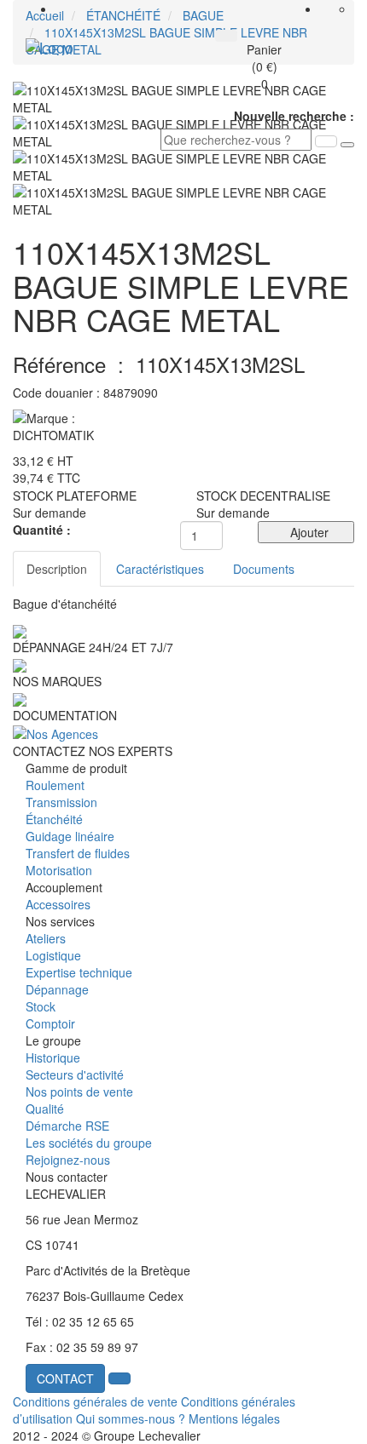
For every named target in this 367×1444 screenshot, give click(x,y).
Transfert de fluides (78, 853)
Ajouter (306, 532)
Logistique (53, 955)
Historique (53, 1057)
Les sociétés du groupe (89, 1142)
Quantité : (42, 529)
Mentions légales (234, 1418)
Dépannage (57, 989)
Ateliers (46, 938)
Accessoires (58, 904)
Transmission (61, 802)
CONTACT (65, 1378)
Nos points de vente (79, 1091)
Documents (263, 568)
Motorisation (59, 870)
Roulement (55, 785)
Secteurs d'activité (75, 1074)
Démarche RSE (67, 1125)
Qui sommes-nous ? (130, 1418)
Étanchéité (54, 819)
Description (56, 568)
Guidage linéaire (70, 836)
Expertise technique (79, 972)
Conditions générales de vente (95, 1401)
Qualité (45, 1108)
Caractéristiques (160, 568)
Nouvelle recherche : (294, 115)
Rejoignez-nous (68, 1159)
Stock (40, 1006)
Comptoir (50, 1023)
